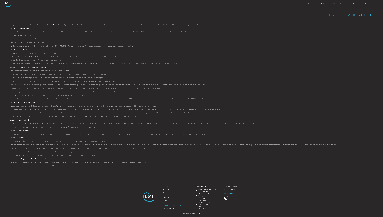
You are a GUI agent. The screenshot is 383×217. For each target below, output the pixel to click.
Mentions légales (169, 208)
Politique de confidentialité (173, 205)
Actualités (364, 4)
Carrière (353, 4)
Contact (375, 4)
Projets (343, 4)
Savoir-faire (322, 4)
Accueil (311, 4)
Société (333, 4)
